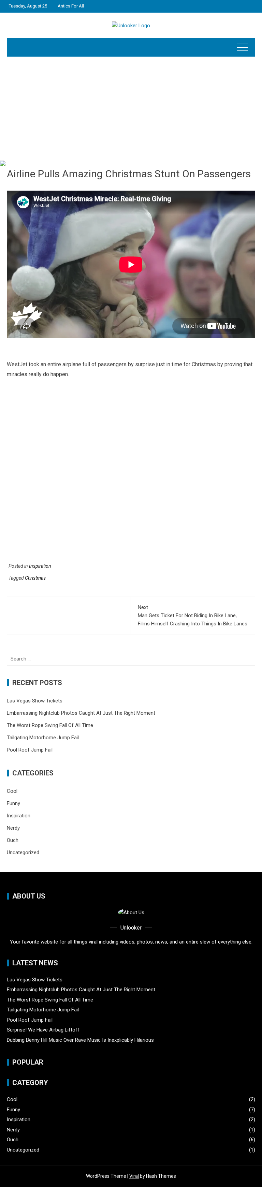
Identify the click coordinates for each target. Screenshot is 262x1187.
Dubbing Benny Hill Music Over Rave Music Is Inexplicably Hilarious (80, 1040)
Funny (13, 803)
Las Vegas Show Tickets (34, 701)
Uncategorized (23, 852)
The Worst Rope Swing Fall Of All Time (50, 725)
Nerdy (13, 828)
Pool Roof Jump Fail (30, 750)
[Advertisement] (131, 107)
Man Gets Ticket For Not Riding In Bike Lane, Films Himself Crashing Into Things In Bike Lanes (192, 615)
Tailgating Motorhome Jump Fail (43, 738)
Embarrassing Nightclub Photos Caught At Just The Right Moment (81, 713)
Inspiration (40, 566)
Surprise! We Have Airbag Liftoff (43, 1030)
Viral (134, 1176)
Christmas (35, 578)
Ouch (12, 840)
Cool (12, 791)
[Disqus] (131, 473)
